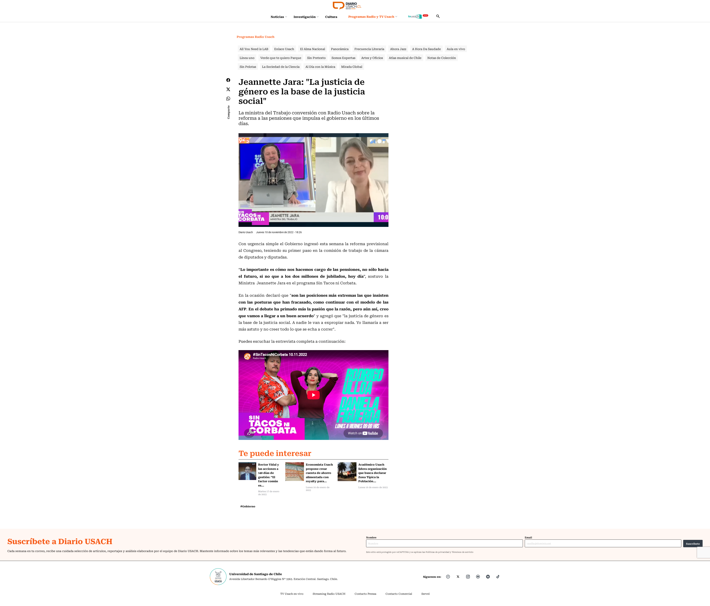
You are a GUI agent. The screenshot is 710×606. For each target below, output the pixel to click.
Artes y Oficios (372, 57)
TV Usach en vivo (291, 593)
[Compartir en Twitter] (228, 89)
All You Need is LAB (254, 49)
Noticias (277, 16)
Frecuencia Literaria (369, 49)
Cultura (331, 16)
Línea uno (247, 57)
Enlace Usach (284, 49)
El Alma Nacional (312, 49)
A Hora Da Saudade (426, 49)
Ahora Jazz (398, 49)
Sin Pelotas (248, 66)
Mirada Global (351, 66)
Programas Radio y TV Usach (371, 16)
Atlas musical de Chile (405, 57)
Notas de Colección (441, 57)
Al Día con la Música (320, 66)
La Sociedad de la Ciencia (281, 66)
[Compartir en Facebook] (228, 80)
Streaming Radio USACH (329, 593)
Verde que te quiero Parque (280, 57)
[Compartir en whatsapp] (228, 98)
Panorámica (340, 49)
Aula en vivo (456, 49)
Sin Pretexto (316, 57)
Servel (425, 593)
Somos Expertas (343, 57)
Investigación (305, 16)
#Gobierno (247, 506)
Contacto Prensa (365, 593)
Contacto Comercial (399, 593)
